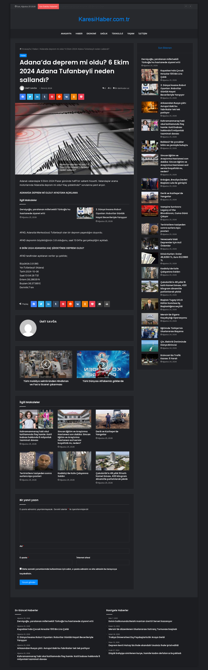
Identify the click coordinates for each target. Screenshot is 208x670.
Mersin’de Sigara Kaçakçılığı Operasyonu (173, 316)
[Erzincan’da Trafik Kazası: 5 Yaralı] (149, 359)
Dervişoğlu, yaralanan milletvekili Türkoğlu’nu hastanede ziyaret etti (160, 61)
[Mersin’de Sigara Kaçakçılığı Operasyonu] (149, 318)
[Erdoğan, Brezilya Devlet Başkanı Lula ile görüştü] (149, 184)
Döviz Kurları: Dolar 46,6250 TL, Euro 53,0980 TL (174, 257)
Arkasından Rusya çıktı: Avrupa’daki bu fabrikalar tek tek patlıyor (173, 108)
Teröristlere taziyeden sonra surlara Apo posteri (36, 475)
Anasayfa (66, 33)
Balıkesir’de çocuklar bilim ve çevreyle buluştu (174, 143)
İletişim (143, 33)
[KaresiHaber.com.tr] (104, 19)
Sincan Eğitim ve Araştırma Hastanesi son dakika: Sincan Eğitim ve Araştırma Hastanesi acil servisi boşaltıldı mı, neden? (74, 437)
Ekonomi (91, 33)
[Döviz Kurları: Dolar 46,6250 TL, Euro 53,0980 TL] (149, 258)
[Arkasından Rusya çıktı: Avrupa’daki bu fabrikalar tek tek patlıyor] (149, 107)
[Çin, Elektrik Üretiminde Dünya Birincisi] (149, 346)
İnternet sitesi (83, 557)
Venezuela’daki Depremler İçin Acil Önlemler (170, 242)
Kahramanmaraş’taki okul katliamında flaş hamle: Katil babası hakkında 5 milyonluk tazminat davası (36, 436)
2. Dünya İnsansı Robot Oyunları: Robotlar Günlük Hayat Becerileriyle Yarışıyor (97, 6)
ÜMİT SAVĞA (31, 88)
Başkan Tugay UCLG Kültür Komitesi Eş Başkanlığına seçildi (171, 303)
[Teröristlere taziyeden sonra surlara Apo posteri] (36, 460)
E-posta (24, 557)
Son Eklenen (165, 47)
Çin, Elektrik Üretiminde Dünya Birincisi (173, 343)
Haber (79, 33)
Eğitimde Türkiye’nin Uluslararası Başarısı (171, 330)
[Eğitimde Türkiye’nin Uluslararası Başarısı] (149, 332)
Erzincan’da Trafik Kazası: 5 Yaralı (170, 357)
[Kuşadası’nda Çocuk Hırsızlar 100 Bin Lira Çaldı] (149, 75)
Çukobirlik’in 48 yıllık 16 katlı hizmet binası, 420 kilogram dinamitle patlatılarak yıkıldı (112, 476)
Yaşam (130, 33)
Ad (22, 546)
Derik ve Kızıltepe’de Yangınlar (107, 433)
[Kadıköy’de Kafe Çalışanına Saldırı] (74, 460)
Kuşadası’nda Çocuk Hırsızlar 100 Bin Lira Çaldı (171, 73)
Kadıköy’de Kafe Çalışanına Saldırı (73, 475)
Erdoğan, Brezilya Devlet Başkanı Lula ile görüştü (173, 181)
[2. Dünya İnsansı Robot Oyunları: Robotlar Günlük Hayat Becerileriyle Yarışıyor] (85, 213)
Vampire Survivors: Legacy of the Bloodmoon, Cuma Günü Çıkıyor (174, 211)
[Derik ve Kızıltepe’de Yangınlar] (112, 419)
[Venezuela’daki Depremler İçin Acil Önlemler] (149, 243)
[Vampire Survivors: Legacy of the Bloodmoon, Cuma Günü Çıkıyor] (149, 211)
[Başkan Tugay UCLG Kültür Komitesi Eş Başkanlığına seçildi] (149, 304)
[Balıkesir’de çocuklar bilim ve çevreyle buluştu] (149, 146)
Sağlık (104, 33)
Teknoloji (117, 33)
